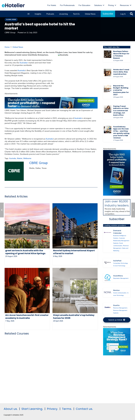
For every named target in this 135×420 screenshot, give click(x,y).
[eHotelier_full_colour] (13, 5)
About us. (11, 409)
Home (7, 47)
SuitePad (117, 261)
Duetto (116, 305)
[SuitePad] (107, 262)
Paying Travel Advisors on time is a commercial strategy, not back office (120, 110)
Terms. (67, 409)
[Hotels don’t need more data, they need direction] (107, 72)
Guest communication (119, 293)
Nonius (116, 290)
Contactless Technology (120, 263)
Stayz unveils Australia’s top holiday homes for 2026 (73, 317)
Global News (18, 47)
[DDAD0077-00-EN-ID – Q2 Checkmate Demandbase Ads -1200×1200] (116, 355)
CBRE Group (10, 32)
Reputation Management (120, 278)
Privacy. (52, 409)
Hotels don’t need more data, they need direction (121, 71)
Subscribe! (116, 219)
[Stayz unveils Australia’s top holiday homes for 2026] (75, 290)
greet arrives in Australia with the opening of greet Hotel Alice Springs (25, 252)
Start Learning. (32, 409)
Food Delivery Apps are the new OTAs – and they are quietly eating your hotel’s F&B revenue (121, 132)
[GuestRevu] (107, 277)
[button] (103, 5)
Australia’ (78, 118)
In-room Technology (119, 265)
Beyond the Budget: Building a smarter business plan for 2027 (121, 90)
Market (19, 158)
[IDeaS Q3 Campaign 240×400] (116, 195)
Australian (24, 63)
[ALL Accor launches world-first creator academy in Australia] (27, 290)
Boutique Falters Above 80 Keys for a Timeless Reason (121, 54)
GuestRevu (118, 276)
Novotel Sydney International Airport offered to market (74, 252)
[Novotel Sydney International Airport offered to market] (75, 225)
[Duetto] (107, 307)
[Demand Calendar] (107, 232)
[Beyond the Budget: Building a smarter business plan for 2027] (107, 88)
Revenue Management (120, 308)
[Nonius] (107, 292)
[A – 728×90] (51, 108)
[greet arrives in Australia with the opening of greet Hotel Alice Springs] (27, 225)
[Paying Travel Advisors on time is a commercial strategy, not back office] (107, 109)
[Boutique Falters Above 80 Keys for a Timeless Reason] (107, 54)
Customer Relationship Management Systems (121, 240)
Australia (21, 70)
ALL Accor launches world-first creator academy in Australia (27, 317)
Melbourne (27, 158)
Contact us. (84, 409)
